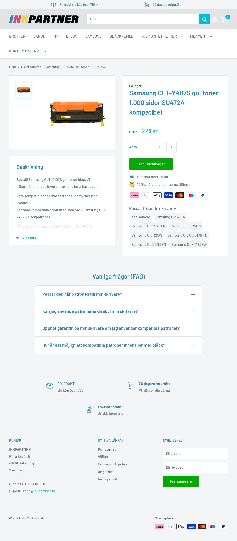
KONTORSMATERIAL (25, 51)
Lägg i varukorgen (151, 164)
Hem (12, 67)
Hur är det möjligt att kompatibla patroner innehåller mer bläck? (103, 345)
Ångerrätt (106, 471)
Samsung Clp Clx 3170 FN (187, 235)
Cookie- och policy (113, 464)
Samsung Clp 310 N (170, 216)
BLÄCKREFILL (121, 36)
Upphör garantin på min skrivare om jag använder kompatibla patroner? (111, 328)
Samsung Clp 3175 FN (148, 226)
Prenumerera (181, 481)
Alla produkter (31, 67)
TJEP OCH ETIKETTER (159, 36)
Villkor (103, 456)
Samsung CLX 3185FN (148, 244)
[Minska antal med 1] (147, 147)
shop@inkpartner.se (38, 491)
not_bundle (140, 216)
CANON (39, 36)
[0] (224, 19)
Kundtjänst (107, 449)
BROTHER (17, 36)
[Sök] (204, 19)
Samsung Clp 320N (186, 226)
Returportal (107, 479)
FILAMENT (198, 36)
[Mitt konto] (214, 19)
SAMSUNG (93, 36)
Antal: (134, 146)
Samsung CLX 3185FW (189, 244)
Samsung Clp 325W (146, 235)
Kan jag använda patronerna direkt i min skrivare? (90, 311)
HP (55, 36)
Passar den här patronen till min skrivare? (82, 294)
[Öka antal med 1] (171, 147)
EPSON (71, 36)
